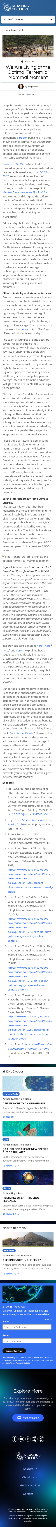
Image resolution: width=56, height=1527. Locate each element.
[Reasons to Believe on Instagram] (34, 1439)
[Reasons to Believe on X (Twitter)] (28, 1439)
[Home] (28, 1457)
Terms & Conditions (17, 1512)
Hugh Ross (33, 86)
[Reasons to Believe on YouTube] (21, 1439)
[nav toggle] (50, 8)
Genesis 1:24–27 (12, 164)
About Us (28, 1477)
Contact (28, 1493)
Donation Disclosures (38, 1512)
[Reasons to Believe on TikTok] (41, 1439)
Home (5, 30)
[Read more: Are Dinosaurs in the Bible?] (28, 1253)
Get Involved (28, 1485)
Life (22, 30)
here (39, 645)
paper (23, 137)
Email (6, 1335)
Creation (14, 30)
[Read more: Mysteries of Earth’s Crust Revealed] (28, 1193)
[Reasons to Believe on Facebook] (14, 1439)
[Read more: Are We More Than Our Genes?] (28, 1097)
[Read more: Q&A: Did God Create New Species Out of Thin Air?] (28, 1144)
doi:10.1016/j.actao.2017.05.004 (28, 814)
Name (6, 1321)
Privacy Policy (15, 1363)
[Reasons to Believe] (15, 7)
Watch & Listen (31, 1418)
